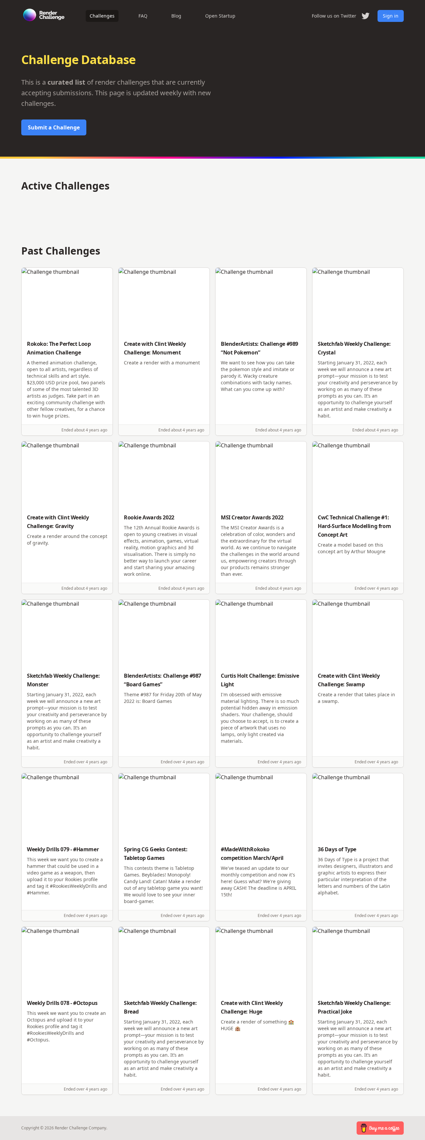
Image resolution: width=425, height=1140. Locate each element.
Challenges (102, 16)
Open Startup (220, 16)
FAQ (142, 16)
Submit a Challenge (54, 127)
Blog (176, 16)
